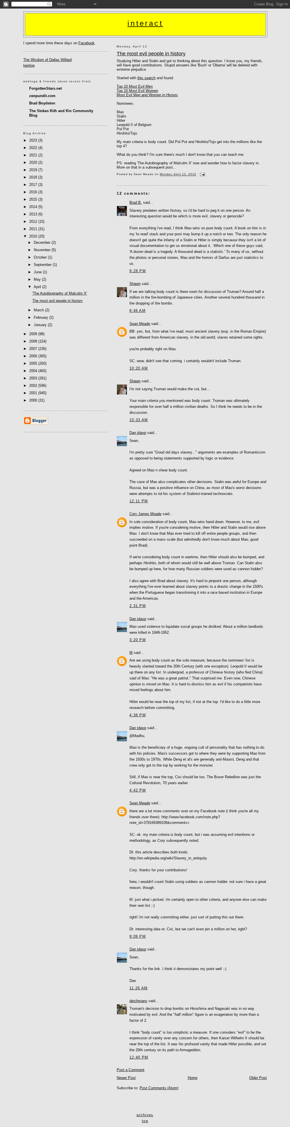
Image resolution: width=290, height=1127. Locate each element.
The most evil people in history (151, 53)
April (38, 287)
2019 (33, 170)
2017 (33, 184)
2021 (33, 155)
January (41, 325)
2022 (33, 148)
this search (146, 78)
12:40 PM (138, 1057)
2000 (33, 400)
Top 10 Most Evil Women (137, 91)
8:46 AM (137, 310)
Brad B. (135, 202)
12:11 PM (138, 501)
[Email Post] (201, 174)
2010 (33, 236)
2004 (33, 371)
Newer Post (126, 1078)
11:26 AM (138, 988)
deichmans (138, 1001)
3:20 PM (137, 640)
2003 (33, 378)
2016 (33, 192)
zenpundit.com (42, 96)
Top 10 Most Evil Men (135, 86)
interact (145, 23)
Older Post (258, 1078)
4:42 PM (137, 790)
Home (192, 1078)
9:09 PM (137, 936)
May (38, 279)
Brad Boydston (42, 103)
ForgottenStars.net (45, 88)
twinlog (29, 65)
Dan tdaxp (137, 433)
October (41, 257)
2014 (33, 207)
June (38, 272)
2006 (33, 356)
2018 (33, 177)
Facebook (86, 43)
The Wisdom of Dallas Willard (47, 60)
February (41, 317)
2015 (33, 199)
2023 (33, 140)
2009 (33, 334)
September (43, 265)
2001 (33, 393)
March (39, 310)
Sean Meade (139, 324)
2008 (33, 341)
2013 (33, 214)
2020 (33, 162)
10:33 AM (138, 420)
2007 (33, 349)
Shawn (134, 284)
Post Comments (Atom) (159, 1088)
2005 (33, 363)
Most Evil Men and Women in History (147, 95)
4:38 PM (137, 715)
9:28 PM (137, 271)
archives (145, 1115)
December (43, 242)
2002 (33, 385)
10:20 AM (138, 368)
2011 (33, 229)
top (145, 1121)
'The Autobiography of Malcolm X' (59, 293)
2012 (33, 221)
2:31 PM (137, 606)
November (43, 250)
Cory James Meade (145, 514)
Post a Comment (130, 1070)
